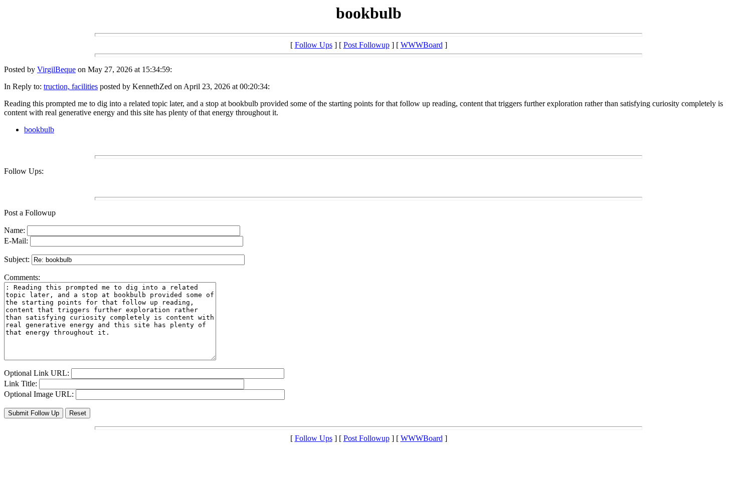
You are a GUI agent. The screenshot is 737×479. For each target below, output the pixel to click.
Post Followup (366, 45)
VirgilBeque (56, 69)
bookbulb (39, 129)
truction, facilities (71, 86)
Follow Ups (313, 45)
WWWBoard (422, 45)
